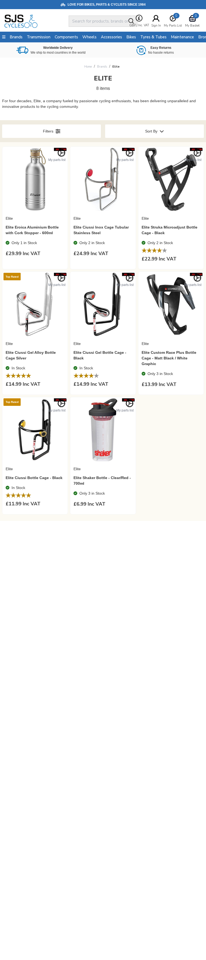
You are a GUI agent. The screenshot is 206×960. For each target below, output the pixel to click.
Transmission (38, 37)
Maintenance (182, 37)
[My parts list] (61, 153)
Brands (102, 67)
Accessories (111, 37)
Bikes (131, 37)
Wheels (89, 37)
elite (116, 67)
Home (88, 67)
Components (66, 37)
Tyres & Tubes (153, 37)
